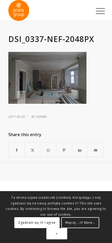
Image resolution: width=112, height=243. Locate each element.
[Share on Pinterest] (64, 150)
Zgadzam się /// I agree (37, 222)
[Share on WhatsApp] (48, 150)
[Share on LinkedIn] (80, 150)
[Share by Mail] (95, 150)
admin (41, 116)
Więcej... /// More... (80, 222)
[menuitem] (96, 11)
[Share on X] (32, 150)
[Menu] (96, 11)
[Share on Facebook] (16, 150)
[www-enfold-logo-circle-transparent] (46, 10)
